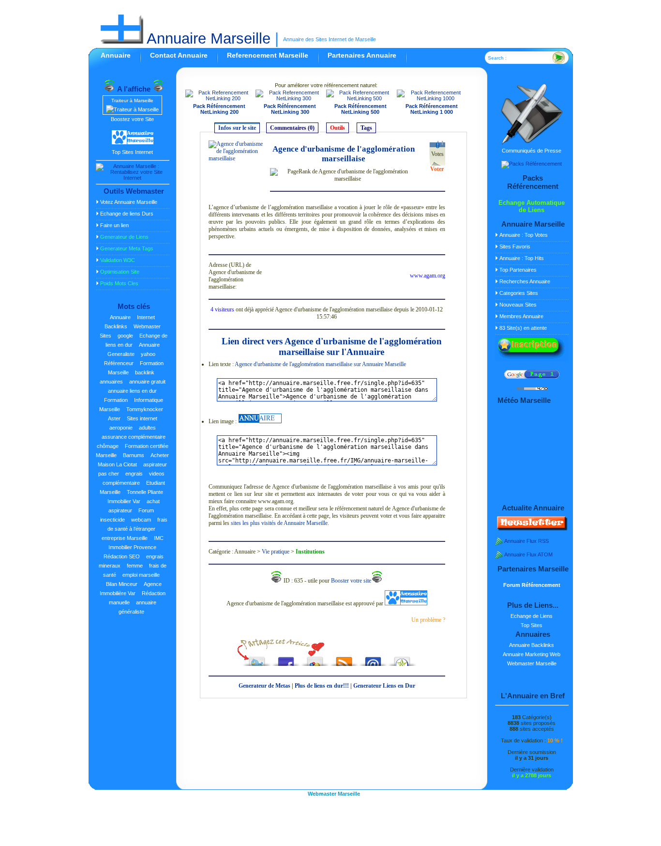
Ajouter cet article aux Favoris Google (315, 659)
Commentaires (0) (292, 127)
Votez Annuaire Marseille (128, 202)
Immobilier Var (123, 501)
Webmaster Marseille (531, 663)
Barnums (133, 455)
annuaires (111, 382)
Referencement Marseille (267, 55)
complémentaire (121, 483)
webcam (141, 520)
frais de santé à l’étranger (137, 524)
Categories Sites (518, 293)
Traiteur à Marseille (132, 100)
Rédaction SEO (122, 556)
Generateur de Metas (264, 685)
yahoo (148, 354)
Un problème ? (428, 619)
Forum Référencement (531, 585)
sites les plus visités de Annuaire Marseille (279, 523)
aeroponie (121, 428)
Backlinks (116, 326)
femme (135, 566)
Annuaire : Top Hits (521, 258)
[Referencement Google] (531, 377)
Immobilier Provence (132, 547)
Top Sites (531, 625)
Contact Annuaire (179, 55)
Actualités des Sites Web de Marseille (344, 659)
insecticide (112, 520)
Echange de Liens (532, 616)
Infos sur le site (237, 127)
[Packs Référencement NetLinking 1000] (432, 98)
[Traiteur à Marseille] (132, 109)
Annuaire (116, 55)
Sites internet (142, 418)
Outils (337, 127)
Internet (146, 317)
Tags (366, 127)
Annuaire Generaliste (133, 349)
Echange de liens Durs (126, 213)
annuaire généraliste (137, 607)
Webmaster (147, 326)
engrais (134, 474)
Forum (146, 510)
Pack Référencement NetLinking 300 (290, 109)
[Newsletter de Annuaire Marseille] (531, 529)
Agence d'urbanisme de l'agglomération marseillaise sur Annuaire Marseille (320, 364)
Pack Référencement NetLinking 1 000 (432, 109)
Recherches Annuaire (524, 281)
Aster (114, 418)
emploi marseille (141, 575)
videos (157, 474)
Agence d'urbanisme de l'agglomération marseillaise (343, 153)
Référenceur (119, 363)
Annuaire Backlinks (531, 645)
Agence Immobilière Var (131, 588)
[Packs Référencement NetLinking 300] (289, 98)
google (125, 335)
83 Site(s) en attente (523, 328)
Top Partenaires (518, 270)
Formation (116, 400)
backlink (144, 372)
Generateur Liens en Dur (384, 685)
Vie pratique (275, 551)
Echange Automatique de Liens (531, 206)
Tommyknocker (144, 409)
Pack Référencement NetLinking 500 (360, 109)
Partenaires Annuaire (362, 55)
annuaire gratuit (147, 382)
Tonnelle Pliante (145, 492)
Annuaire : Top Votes (523, 235)
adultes (147, 428)
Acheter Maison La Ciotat (133, 459)
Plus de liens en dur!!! (322, 685)
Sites (105, 335)
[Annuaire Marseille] (260, 421)
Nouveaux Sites (518, 305)
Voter (437, 169)
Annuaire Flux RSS (526, 541)
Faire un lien (114, 225)
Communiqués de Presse (531, 151)
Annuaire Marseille (206, 38)
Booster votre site (351, 580)
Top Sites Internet (132, 152)
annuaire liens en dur (132, 391)
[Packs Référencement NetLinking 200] (219, 98)
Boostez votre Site (132, 119)
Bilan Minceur (121, 584)
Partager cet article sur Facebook (285, 659)
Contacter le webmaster (373, 659)
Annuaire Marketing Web (531, 654)
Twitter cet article (256, 659)
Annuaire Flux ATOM (528, 554)
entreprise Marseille (125, 538)
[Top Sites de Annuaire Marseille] (132, 143)
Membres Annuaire (521, 316)
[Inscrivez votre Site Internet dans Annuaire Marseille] (531, 359)
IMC (159, 538)
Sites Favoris (514, 246)
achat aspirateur (134, 505)
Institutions (310, 551)
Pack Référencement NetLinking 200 (219, 109)
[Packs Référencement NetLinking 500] (360, 98)
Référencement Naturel (402, 659)
